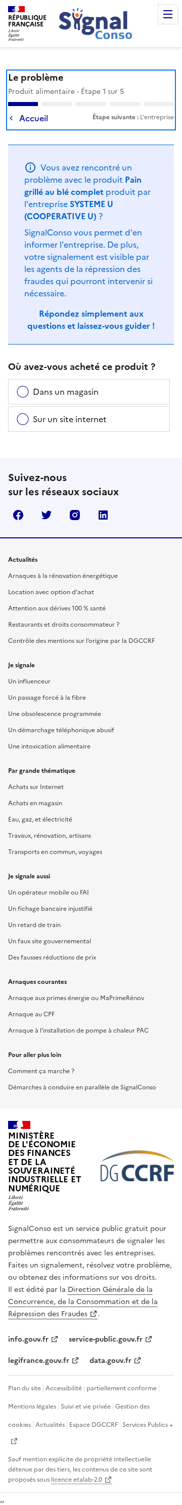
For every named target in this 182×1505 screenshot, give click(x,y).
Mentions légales (32, 1406)
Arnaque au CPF (31, 1014)
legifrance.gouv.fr (38, 1360)
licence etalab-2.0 (76, 1479)
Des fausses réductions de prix (52, 957)
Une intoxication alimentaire (49, 746)
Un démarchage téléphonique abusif (61, 730)
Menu (168, 14)
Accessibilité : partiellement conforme (101, 1388)
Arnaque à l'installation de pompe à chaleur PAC (78, 1030)
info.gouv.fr (28, 1339)
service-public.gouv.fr (106, 1339)
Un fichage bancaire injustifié (50, 908)
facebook (18, 515)
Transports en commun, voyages (55, 852)
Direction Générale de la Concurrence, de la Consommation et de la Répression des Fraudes (83, 1301)
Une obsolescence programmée (54, 714)
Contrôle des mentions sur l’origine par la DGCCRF (81, 640)
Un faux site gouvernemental (49, 941)
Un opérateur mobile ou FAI (48, 892)
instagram (75, 515)
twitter (46, 515)
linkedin (103, 515)
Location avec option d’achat (51, 592)
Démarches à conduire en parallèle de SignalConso (82, 1087)
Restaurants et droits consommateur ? (63, 624)
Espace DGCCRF (93, 1424)
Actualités (50, 1424)
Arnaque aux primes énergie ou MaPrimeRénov (76, 998)
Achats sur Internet (36, 787)
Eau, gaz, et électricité (40, 819)
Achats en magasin (35, 803)
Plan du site (24, 1388)
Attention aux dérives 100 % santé (57, 608)
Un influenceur (29, 681)
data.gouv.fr (110, 1360)
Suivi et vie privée (86, 1406)
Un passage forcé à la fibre (47, 697)
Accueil (33, 118)
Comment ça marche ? (41, 1071)
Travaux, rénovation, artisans (49, 835)
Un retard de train (34, 925)
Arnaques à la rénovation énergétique (63, 575)
